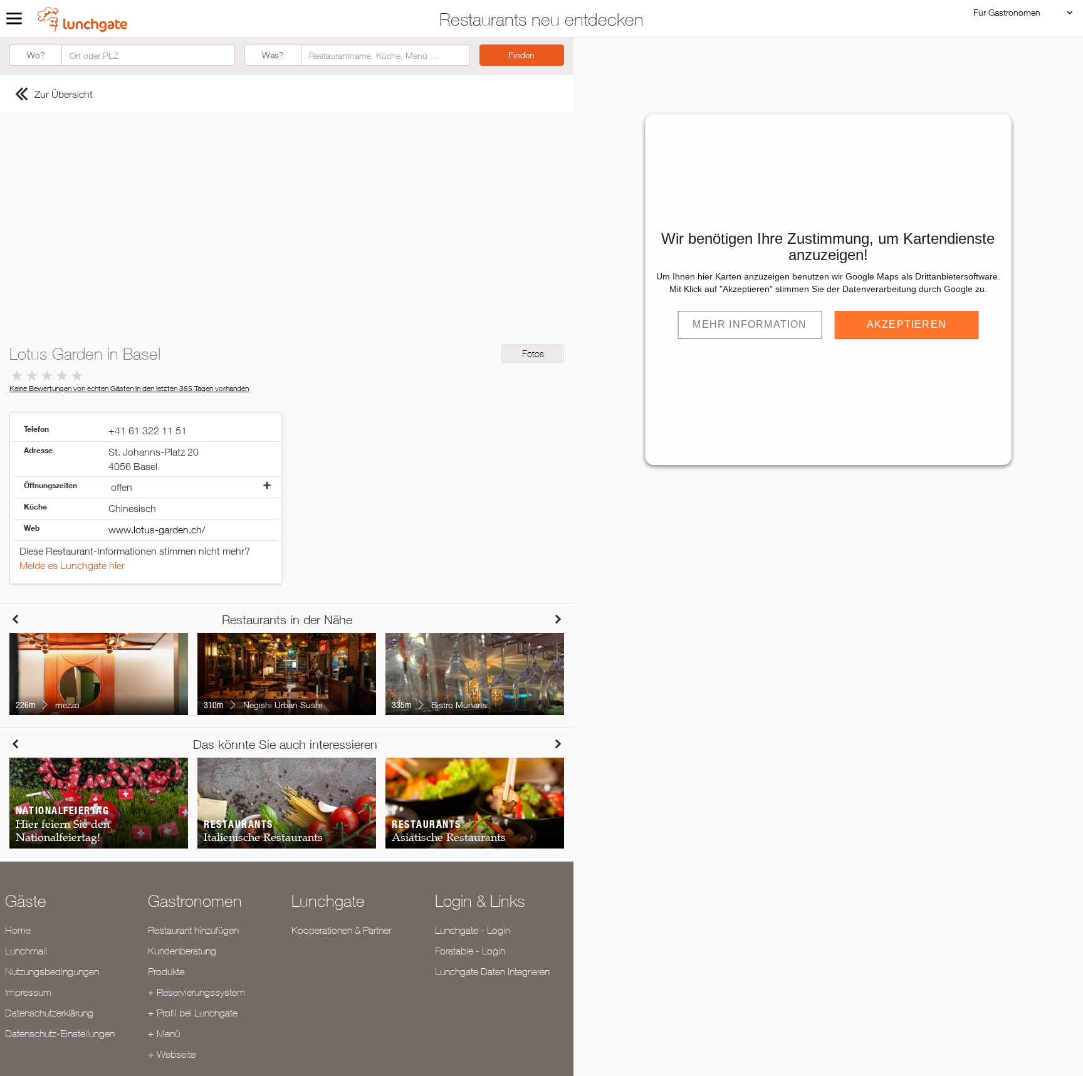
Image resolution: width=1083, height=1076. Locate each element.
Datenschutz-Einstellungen (60, 1033)
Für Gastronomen (1006, 12)
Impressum (28, 992)
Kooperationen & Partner (341, 930)
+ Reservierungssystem (196, 992)
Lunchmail (26, 950)
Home (18, 930)
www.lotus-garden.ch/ (156, 529)
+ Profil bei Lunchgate (193, 1012)
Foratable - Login (470, 950)
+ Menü (164, 1033)
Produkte (166, 971)
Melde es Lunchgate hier (72, 565)
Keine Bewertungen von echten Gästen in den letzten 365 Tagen (129, 388)
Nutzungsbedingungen (52, 971)
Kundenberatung (182, 950)
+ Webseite (172, 1054)
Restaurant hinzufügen (193, 930)
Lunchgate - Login (472, 930)
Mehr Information (750, 324)
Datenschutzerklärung (49, 1012)
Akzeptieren (906, 324)
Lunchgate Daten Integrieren (492, 971)
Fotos (533, 353)
